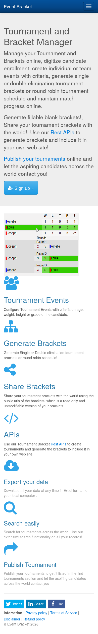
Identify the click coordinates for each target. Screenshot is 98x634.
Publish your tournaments (34, 158)
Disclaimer (12, 618)
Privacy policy (36, 612)
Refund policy (33, 618)
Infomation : (14, 612)
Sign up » (23, 188)
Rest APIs (62, 132)
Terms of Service (63, 612)
